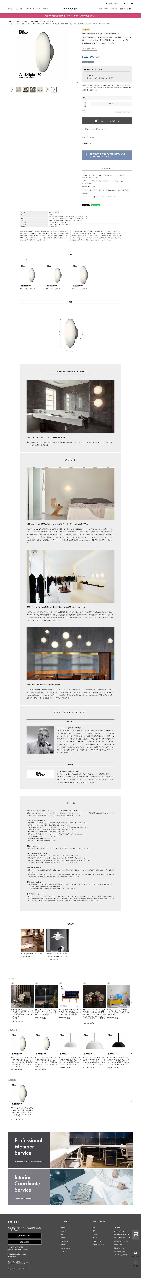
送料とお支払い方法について (122, 1238)
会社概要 (63, 1227)
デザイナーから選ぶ (98, 1244)
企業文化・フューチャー (67, 1241)
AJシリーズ (94, 177)
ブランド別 (16, 21)
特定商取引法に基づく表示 (121, 1234)
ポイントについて (119, 1231)
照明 (84, 186)
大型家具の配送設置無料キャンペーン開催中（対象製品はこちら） (70, 16)
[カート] (130, 9)
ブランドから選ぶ (97, 1241)
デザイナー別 (87, 190)
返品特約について (88, 143)
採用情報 (63, 1244)
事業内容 (63, 1238)
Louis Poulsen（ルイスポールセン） (43, 21)
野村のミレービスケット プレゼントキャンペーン (107, 197)
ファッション (96, 1238)
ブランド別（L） (26, 21)
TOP (10, 21)
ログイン (116, 3)
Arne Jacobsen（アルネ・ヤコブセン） (118, 190)
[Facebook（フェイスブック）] (124, 3)
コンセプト (64, 1231)
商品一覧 (86, 193)
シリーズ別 (86, 177)
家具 (93, 1227)
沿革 (62, 1234)
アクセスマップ (65, 1251)
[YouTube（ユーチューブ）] (132, 3)
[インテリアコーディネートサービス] (70, 1170)
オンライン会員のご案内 (121, 1255)
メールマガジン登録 (119, 1251)
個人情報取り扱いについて (121, 1241)
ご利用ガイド (117, 1227)
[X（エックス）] (126, 3)
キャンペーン (87, 197)
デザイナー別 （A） (98, 190)
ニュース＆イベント (66, 1248)
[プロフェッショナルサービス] (70, 1133)
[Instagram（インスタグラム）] (129, 3)
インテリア (95, 1234)
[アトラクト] (13, 1222)
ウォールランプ (87, 183)
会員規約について (119, 1248)
